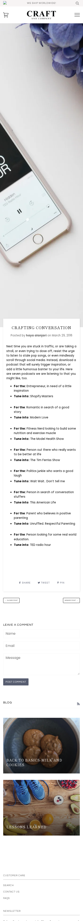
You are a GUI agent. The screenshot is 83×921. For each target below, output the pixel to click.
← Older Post (11, 600)
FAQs (6, 898)
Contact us (11, 892)
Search (8, 885)
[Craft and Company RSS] (78, 704)
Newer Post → (71, 600)
